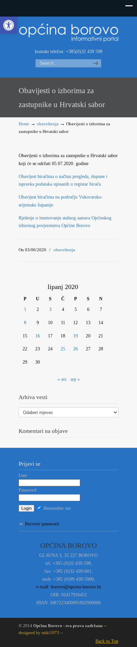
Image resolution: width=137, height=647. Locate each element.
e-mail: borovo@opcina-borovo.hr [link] (68, 586)
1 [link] (25, 309)
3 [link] (50, 309)
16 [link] (37, 335)
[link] (8, 25)
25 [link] (63, 348)
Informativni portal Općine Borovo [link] (68, 32)
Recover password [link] (42, 523)
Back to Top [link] (106, 641)
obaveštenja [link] (48, 124)
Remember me (56, 508)
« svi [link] (62, 379)
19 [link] (75, 335)
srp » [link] (75, 379)
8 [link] (25, 322)
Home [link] (24, 124)
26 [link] (75, 348)
